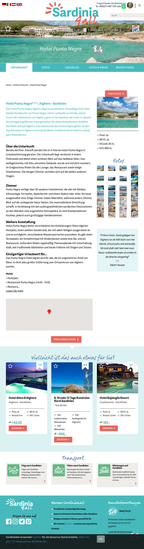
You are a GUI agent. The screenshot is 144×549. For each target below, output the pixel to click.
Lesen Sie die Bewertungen (120, 531)
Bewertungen (125, 67)
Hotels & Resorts (20, 85)
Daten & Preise (98, 67)
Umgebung (72, 67)
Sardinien (69, 523)
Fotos (46, 67)
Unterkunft (19, 67)
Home (8, 85)
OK (101, 539)
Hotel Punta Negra (38, 85)
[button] (49, 312)
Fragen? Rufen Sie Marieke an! (111, 3)
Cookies (37, 537)
